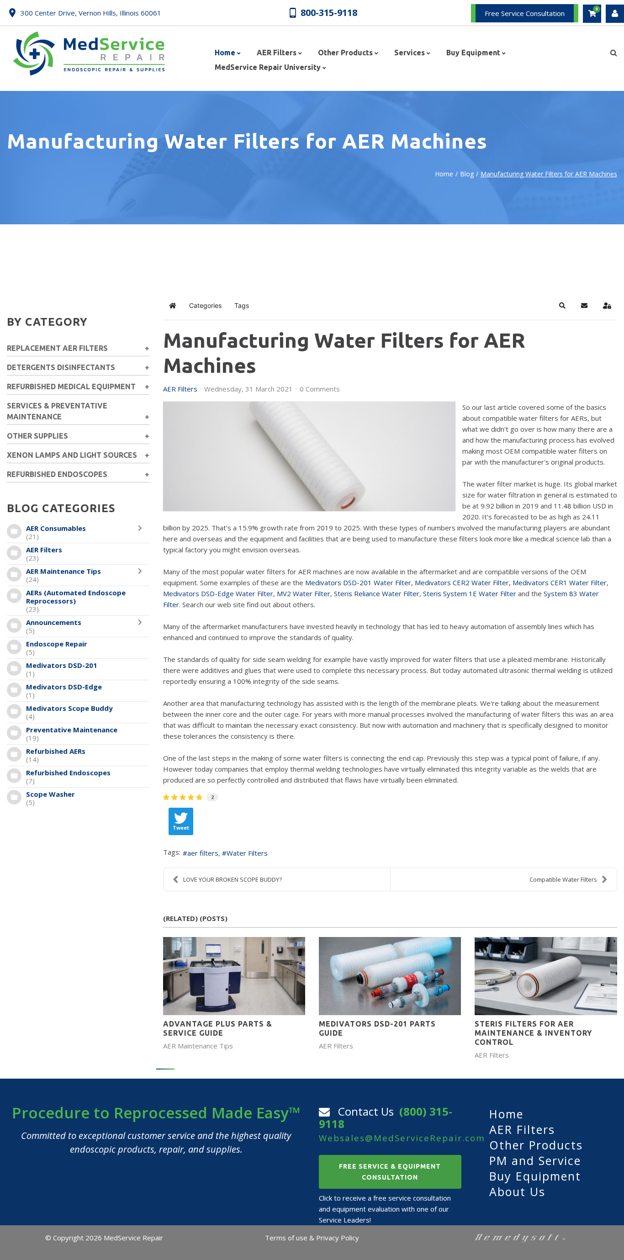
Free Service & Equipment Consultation (390, 1172)
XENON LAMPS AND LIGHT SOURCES (72, 455)
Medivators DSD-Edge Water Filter (218, 593)
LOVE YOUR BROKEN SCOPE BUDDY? (232, 879)
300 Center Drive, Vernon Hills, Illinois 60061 (91, 12)
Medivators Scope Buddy (69, 708)
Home (444, 173)
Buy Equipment (535, 1176)
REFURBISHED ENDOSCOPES (57, 474)
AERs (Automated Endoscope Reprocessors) (76, 596)
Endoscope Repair (56, 644)
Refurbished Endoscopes (68, 772)
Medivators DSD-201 (61, 665)
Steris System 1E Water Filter (469, 593)
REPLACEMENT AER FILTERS (57, 348)
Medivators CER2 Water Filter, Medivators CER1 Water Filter (511, 582)
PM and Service (535, 1160)
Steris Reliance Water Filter (376, 593)
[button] (562, 305)
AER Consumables (56, 528)
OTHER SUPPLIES (37, 436)
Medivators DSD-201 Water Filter (358, 582)
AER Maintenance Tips (63, 571)
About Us (517, 1191)
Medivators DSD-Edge (64, 687)
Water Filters (247, 853)
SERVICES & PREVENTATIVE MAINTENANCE (57, 411)
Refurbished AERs (55, 751)
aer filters (202, 853)
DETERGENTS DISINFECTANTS (61, 367)
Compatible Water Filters (563, 879)
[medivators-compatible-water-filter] (309, 456)
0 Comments (320, 388)
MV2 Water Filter (303, 593)
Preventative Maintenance (71, 729)
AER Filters (44, 549)
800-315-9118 (329, 12)
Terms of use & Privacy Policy (312, 1237)
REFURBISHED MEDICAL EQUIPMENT (71, 386)
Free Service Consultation (525, 13)
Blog (467, 173)
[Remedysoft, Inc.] (520, 1237)
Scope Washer (50, 794)
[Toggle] (142, 532)
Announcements (53, 622)
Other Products (536, 1145)
